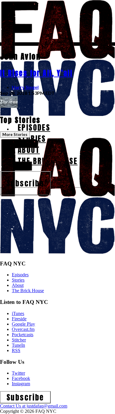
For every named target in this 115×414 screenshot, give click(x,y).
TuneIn (18, 345)
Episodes (20, 274)
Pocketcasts (22, 334)
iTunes (18, 313)
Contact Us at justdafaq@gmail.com (33, 405)
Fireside (19, 318)
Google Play (23, 324)
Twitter (18, 373)
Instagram (21, 383)
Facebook (21, 378)
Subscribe (25, 183)
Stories (18, 279)
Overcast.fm (23, 329)
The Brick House (28, 290)
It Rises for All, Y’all (36, 73)
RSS (16, 350)
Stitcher (19, 339)
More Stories (14, 134)
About (18, 285)
